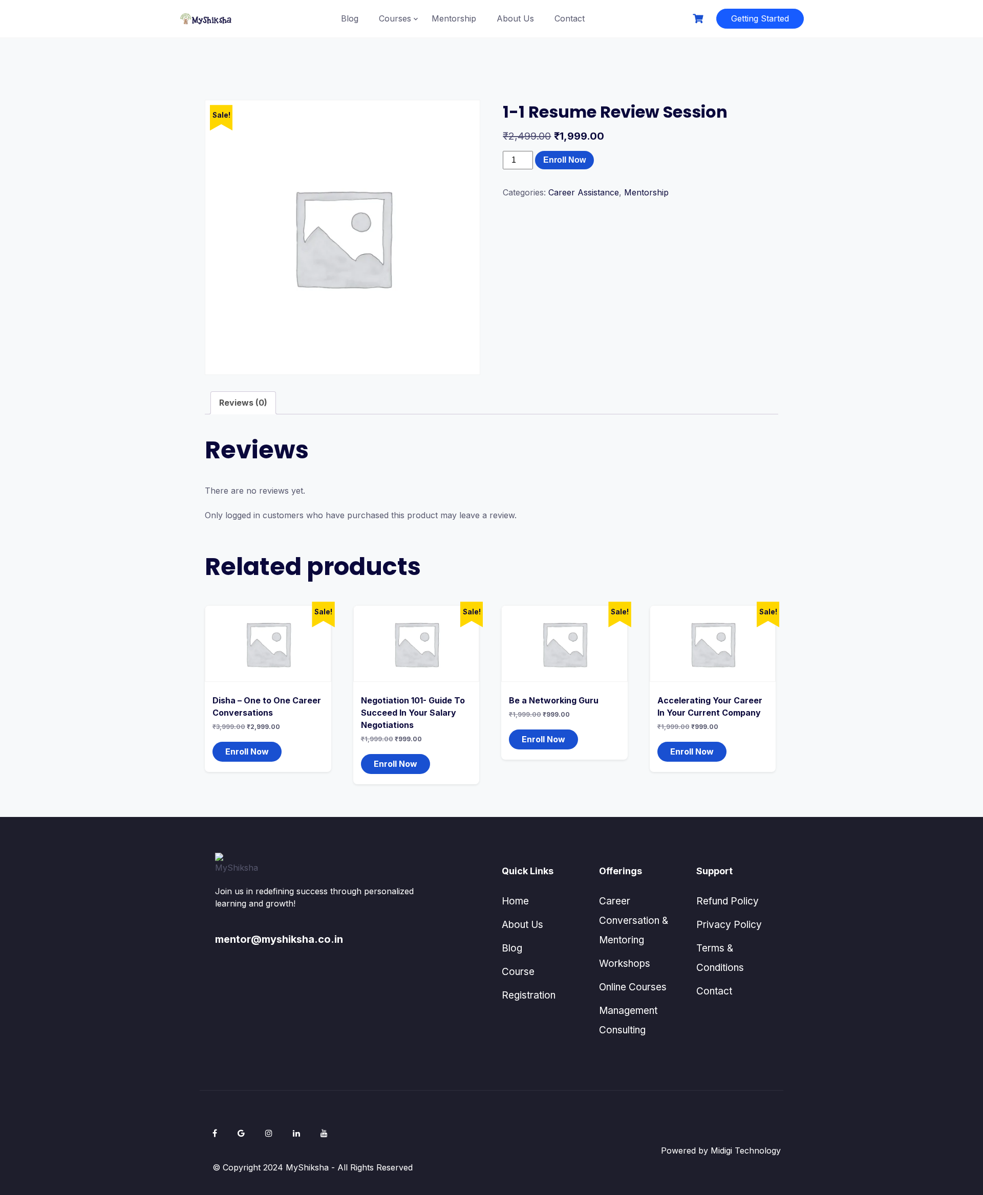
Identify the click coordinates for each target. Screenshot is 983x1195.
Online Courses (633, 987)
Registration (528, 995)
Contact (569, 18)
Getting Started (760, 18)
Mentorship (454, 18)
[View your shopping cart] (699, 19)
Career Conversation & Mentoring (633, 920)
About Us (515, 18)
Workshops (624, 963)
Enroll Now (564, 160)
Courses (395, 18)
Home (515, 901)
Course (518, 972)
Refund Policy (727, 901)
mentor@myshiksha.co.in (279, 939)
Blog (349, 18)
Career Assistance (583, 192)
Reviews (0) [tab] (243, 402)
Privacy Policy (729, 925)
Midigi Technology (746, 1150)
